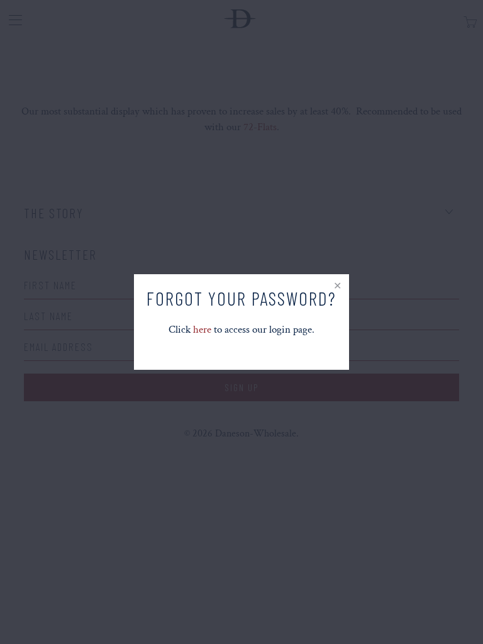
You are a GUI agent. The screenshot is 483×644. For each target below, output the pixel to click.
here (202, 329)
